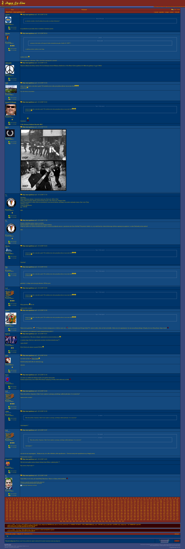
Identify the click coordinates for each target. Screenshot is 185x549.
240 (23, 504)
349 (33, 507)
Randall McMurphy (10, 102)
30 (76, 498)
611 (23, 515)
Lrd (6, 288)
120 (151, 499)
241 (27, 504)
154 (89, 501)
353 (46, 507)
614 (33, 515)
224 (145, 502)
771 (27, 519)
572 (69, 513)
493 (158, 510)
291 (17, 506)
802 (128, 519)
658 (177, 515)
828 (94, 521)
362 (76, 507)
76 (22, 499)
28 (71, 498)
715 (17, 518)
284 (167, 504)
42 (107, 498)
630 (86, 515)
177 (164, 501)
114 (131, 499)
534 (118, 512)
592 (135, 513)
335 (161, 506)
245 (40, 504)
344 (17, 507)
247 (46, 504)
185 (17, 502)
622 (59, 515)
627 (76, 515)
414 (72, 509)
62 (159, 498)
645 (135, 515)
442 (164, 509)
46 (118, 498)
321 (115, 506)
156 (95, 501)
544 (151, 512)
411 (63, 509)
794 (102, 519)
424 (105, 509)
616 (40, 515)
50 (128, 498)
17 (42, 498)
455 (33, 510)
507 (30, 512)
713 (10, 518)
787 (79, 519)
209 (95, 502)
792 (95, 519)
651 (154, 515)
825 (84, 521)
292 (20, 506)
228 (158, 502)
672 (50, 516)
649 (148, 515)
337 (167, 506)
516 (59, 512)
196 (53, 502)
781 (59, 519)
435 (141, 509)
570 (63, 513)
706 (161, 516)
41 (105, 498)
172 (148, 501)
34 (87, 498)
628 (79, 515)
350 (36, 507)
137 (33, 501)
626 (72, 515)
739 (95, 518)
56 (144, 498)
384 (148, 507)
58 (149, 498)
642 (125, 515)
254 (69, 504)
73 (14, 499)
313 (89, 506)
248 (50, 504)
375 (118, 507)
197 (56, 502)
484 (128, 510)
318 (105, 506)
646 (138, 515)
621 (56, 515)
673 (53, 516)
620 (53, 515)
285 (171, 504)
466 (69, 510)
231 (167, 502)
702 (148, 516)
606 (7, 515)
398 (20, 509)
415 (76, 509)
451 (20, 510)
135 (27, 501)
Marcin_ (7, 246)
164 (122, 501)
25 (63, 498)
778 (50, 519)
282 (161, 504)
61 (157, 498)
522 (79, 512)
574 (76, 513)
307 (69, 506)
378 (128, 507)
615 (36, 515)
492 (154, 510)
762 (171, 518)
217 (122, 502)
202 (72, 502)
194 (46, 502)
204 (79, 502)
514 (53, 512)
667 (33, 516)
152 (82, 501)
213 (109, 502)
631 (89, 515)
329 (141, 506)
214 (112, 502)
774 (36, 519)
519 (69, 512)
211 (102, 502)
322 (118, 506)
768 (17, 519)
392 (174, 507)
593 (138, 513)
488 (141, 510)
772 (30, 519)
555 (14, 513)
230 (164, 502)
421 (95, 509)
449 (14, 510)
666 (30, 516)
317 (102, 506)
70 (7, 499)
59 (152, 498)
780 (56, 519)
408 (53, 509)
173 (151, 501)
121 (154, 499)
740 (99, 518)
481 (118, 510)
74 (17, 499)
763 (174, 518)
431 (128, 509)
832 (107, 521)
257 (79, 504)
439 (154, 509)
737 (89, 518)
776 (43, 519)
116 (138, 499)
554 (10, 513)
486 (135, 510)
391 (171, 507)
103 (95, 499)
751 (135, 518)
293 (23, 506)
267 (112, 504)
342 (10, 507)
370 (102, 507)
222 (138, 502)
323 (122, 506)
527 (95, 512)
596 (148, 513)
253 (66, 504)
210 (99, 502)
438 (151, 509)
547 (161, 512)
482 (122, 510)
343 (14, 507)
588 (122, 513)
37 (94, 498)
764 (177, 518)
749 (128, 518)
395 (10, 509)
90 (59, 499)
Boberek (7, 334)
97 (77, 499)
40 (102, 498)
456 (36, 510)
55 (141, 498)
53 (136, 498)
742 (105, 518)
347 (27, 507)
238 (17, 504)
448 (10, 510)
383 (145, 507)
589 (125, 513)
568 (56, 513)
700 (141, 516)
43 (110, 498)
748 (125, 518)
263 (99, 504)
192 (40, 502)
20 (50, 498)
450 (17, 510)
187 (23, 502)
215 (115, 502)
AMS (6, 83)
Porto (6, 375)
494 (161, 510)
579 (92, 513)
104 (98, 499)
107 (108, 499)
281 (158, 504)
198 (59, 502)
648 (145, 515)
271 (125, 504)
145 (59, 501)
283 (164, 504)
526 (92, 512)
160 (109, 501)
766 (10, 519)
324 (125, 506)
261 (92, 504)
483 (125, 510)
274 (135, 504)
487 (138, 510)
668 (36, 516)
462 (56, 510)
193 (43, 502)
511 (43, 512)
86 (48, 499)
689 (105, 516)
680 (76, 516)
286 (174, 504)
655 (167, 515)
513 (50, 512)
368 (95, 507)
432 (131, 509)
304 (59, 506)
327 (135, 506)
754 (145, 518)
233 (174, 502)
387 (158, 507)
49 (126, 498)
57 (146, 498)
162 (115, 501)
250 (56, 504)
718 (27, 518)
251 (59, 504)
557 (20, 513)
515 (56, 512)
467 (72, 510)
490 (148, 510)
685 (92, 516)
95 (72, 499)
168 (135, 501)
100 (85, 499)
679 (72, 516)
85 (46, 499)
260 (89, 504)
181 (177, 501)
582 (102, 513)
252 (63, 504)
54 (139, 498)
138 (36, 501)
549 (167, 512)
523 (82, 512)
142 (50, 501)
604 (174, 513)
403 (36, 509)
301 (50, 506)
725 (50, 518)
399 (23, 509)
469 (79, 510)
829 (97, 521)
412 (66, 509)
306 (66, 506)
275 (138, 504)
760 (164, 518)
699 (138, 516)
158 (102, 501)
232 (171, 502)
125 (167, 499)
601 (164, 513)
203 (76, 502)
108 (112, 499)
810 (154, 519)
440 (158, 509)
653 (161, 515)
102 (92, 499)
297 (36, 506)
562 (36, 513)
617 (43, 515)
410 (59, 509)
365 (86, 507)
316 (99, 506)
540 (138, 512)
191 (36, 502)
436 (145, 509)
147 (66, 501)
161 (112, 501)
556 (17, 513)
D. (6, 475)
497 (171, 510)
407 (50, 509)
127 (174, 499)
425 (109, 509)
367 (92, 507)
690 (109, 516)
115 (134, 499)
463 (59, 510)
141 (46, 501)
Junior (7, 411)
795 (105, 519)
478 (109, 510)
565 (46, 513)
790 (89, 519)
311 (82, 506)
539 (135, 512)
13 (32, 498)
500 (7, 512)
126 (170, 499)
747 (122, 518)
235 (7, 504)
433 (135, 509)
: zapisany (8, 23)
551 (174, 512)
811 (158, 519)
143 (53, 501)
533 (115, 512)
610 (20, 515)
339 (174, 506)
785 (72, 519)
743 (109, 518)
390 (167, 507)
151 (79, 501)
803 (131, 519)
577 (86, 513)
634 (99, 515)
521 (76, 512)
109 (115, 499)
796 (109, 519)
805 (138, 519)
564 (43, 513)
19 (48, 498)
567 (53, 513)
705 (158, 516)
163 (118, 501)
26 (66, 498)
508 (33, 512)
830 (100, 521)
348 (30, 507)
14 (35, 498)
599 (158, 513)
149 (72, 501)
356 (56, 507)
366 (89, 507)
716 (20, 518)
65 (167, 498)
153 (86, 501)
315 (95, 506)
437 (148, 509)
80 (33, 499)
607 (10, 515)
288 (7, 506)
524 (86, 512)
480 (115, 510)
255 (72, 504)
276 (141, 504)
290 (14, 506)
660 (10, 516)
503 (17, 512)
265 (105, 504)
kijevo (7, 127)
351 (40, 507)
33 (84, 498)
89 (56, 499)
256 (76, 504)
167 (131, 501)
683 (86, 516)
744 (112, 518)
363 (79, 507)
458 (43, 510)
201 (69, 502)
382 (141, 507)
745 (115, 518)
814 (167, 519)
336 (164, 506)
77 (25, 499)
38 (97, 498)
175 (158, 501)
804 (135, 519)
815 (171, 519)
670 (43, 516)
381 (138, 507)
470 (82, 510)
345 (20, 507)
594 (141, 513)
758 (158, 518)
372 (109, 507)
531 (109, 512)
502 (14, 512)
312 (86, 506)
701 (145, 516)
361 (72, 507)
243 (33, 504)
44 (113, 498)
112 (125, 499)
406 (46, 509)
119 (148, 499)
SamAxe (7, 14)
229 (161, 502)
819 (64, 521)
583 (105, 513)
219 (128, 502)
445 (174, 509)
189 (30, 502)
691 (112, 516)
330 (145, 506)
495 (164, 510)
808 (148, 519)
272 (128, 504)
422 (99, 509)
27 (68, 498)
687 (99, 516)
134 (23, 501)
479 (112, 510)
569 (59, 513)
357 (59, 507)
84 (43, 499)
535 (122, 512)
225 (148, 502)
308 (72, 506)
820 (67, 521)
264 (102, 504)
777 (46, 519)
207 (89, 502)
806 (141, 519)
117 (141, 499)
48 (123, 498)
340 (177, 506)
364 (82, 507)
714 (14, 518)
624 (66, 515)
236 (10, 504)
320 (112, 506)
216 (118, 502)
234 (177, 502)
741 (102, 518)
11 (27, 498)
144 (56, 501)
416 (79, 509)
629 (82, 515)
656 (171, 515)
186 (20, 502)
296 (33, 506)
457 (40, 510)
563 (40, 513)
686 (95, 516)
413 (69, 509)
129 (7, 501)
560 (30, 513)
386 (154, 507)
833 (110, 521)
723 (43, 518)
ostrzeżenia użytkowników (14, 547)
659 (7, 516)
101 (89, 499)
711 (177, 516)
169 (138, 501)
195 (50, 502)
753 (141, 518)
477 (105, 510)
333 (154, 506)
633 (95, 515)
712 (7, 518)
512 (46, 512)
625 (69, 515)
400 (27, 509)
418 (86, 509)
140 (43, 501)
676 (63, 516)
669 (40, 516)
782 (63, 519)
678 (69, 516)
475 (99, 510)
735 (82, 518)
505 (23, 512)
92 (64, 499)
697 (131, 516)
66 (170, 498)
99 (82, 499)
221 (135, 502)
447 (7, 510)
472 (89, 510)
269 (118, 504)
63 (162, 498)
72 (12, 499)
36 (92, 498)
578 (89, 513)
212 (105, 502)
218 (125, 502)
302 (53, 506)
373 (112, 507)
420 (92, 509)
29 (74, 498)
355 (53, 507)
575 (79, 513)
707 (164, 516)
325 (128, 506)
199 (63, 502)
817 (177, 519)
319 (109, 506)
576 (82, 513)
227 (154, 502)
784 (69, 519)
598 (154, 513)
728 (59, 518)
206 (86, 502)
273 (131, 504)
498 (174, 510)
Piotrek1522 (8, 459)
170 (141, 501)
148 (69, 501)
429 (122, 509)
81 (35, 499)
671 (46, 516)
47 (120, 498)
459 (46, 510)
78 (27, 499)
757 (154, 518)
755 (148, 518)
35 (89, 498)
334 (158, 506)
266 (109, 504)
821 (71, 521)
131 (14, 501)
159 (105, 501)
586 (115, 513)
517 (63, 512)
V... (6, 195)
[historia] (27, 546)
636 (105, 515)
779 (53, 519)
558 (23, 513)
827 (90, 521)
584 (109, 513)
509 (36, 512)
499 (177, 510)
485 (131, 510)
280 (154, 504)
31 (79, 498)
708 (167, 516)
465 (66, 510)
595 (145, 513)
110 (118, 499)
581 (99, 513)
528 (99, 512)
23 (58, 498)
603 (171, 513)
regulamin (6, 547)
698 (135, 516)
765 (7, 519)
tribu (6, 355)
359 (66, 507)
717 (23, 518)
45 (115, 498)
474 (95, 510)
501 (10, 512)
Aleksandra (8, 63)
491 (151, 510)
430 (125, 509)
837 (123, 521)
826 (87, 521)
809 (151, 519)
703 (151, 516)
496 (167, 510)
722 (40, 518)
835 (117, 521)
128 (177, 499)
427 (115, 509)
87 (51, 499)
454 (30, 510)
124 (164, 499)
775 (40, 519)
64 (165, 498)
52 (133, 498)
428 (118, 509)
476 (102, 510)
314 (92, 506)
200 (66, 502)
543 (148, 512)
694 (122, 516)
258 (82, 504)
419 (89, 509)
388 (161, 507)
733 (76, 518)
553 (7, 513)
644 (131, 515)
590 (128, 513)
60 (154, 498)
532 (112, 512)
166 (128, 501)
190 (33, 502)
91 (61, 499)
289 (10, 506)
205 (82, 502)
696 (128, 516)
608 (14, 515)
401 (30, 509)
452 (23, 510)
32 (81, 498)
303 (56, 506)
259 (86, 504)
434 (138, 509)
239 (20, 504)
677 (66, 516)
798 (115, 519)
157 (99, 501)
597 (151, 513)
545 (154, 512)
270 (122, 504)
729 (63, 518)
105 (102, 499)
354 (50, 507)
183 (10, 502)
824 (81, 521)
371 (105, 507)
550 (171, 512)
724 (46, 518)
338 (171, 506)
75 (20, 499)
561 (33, 513)
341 (7, 507)
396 (14, 509)
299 (43, 506)
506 (27, 512)
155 (92, 501)
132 (17, 501)
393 (177, 507)
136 (30, 501)
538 (131, 512)
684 (89, 516)
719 (30, 518)
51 (131, 498)
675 (59, 516)
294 (27, 506)
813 (164, 519)
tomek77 (7, 310)
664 (23, 516)
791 (92, 519)
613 (30, 515)
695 (125, 516)
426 (112, 509)
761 (167, 518)
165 (125, 501)
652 (158, 515)
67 (172, 498)
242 (30, 504)
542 (145, 512)
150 (76, 501)
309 (76, 506)
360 (69, 507)
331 (148, 506)
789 (86, 519)
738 (92, 518)
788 (82, 519)
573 (72, 513)
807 (145, 519)
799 (118, 519)
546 (158, 512)
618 (46, 515)
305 (63, 506)
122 (157, 499)
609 (17, 515)
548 (164, 512)
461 (53, 510)
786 (76, 519)
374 (115, 507)
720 (33, 518)
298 (40, 506)
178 (167, 501)
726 (53, 518)
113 (128, 499)
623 (63, 515)
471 (86, 510)
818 (61, 521)
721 (36, 518)
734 (79, 518)
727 (56, 518)
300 (46, 506)
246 (43, 504)
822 (74, 521)
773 (33, 519)
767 (14, 519)
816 (174, 519)
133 (20, 501)
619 (50, 515)
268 (115, 504)
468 (76, 510)
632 (92, 515)
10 (24, 498)
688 (102, 516)
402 (33, 509)
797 (112, 519)
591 (131, 513)
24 (61, 498)
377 (125, 507)
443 (167, 509)
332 (151, 506)
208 (92, 502)
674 (56, 516)
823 (77, 521)
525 (89, 512)
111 (121, 499)
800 (122, 519)
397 (17, 509)
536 (125, 512)
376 (122, 507)
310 (79, 506)
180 (174, 501)
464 (63, 510)
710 (174, 516)
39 (100, 498)
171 (145, 501)
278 (148, 504)
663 (20, 516)
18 (45, 498)
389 (164, 507)
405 (43, 509)
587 (118, 513)
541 (141, 512)
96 (74, 499)
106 (105, 499)
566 (50, 513)
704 (154, 516)
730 (66, 518)
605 (177, 513)
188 (27, 502)
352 (43, 507)
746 (118, 518)
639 (115, 515)
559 (27, 513)
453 (27, 510)
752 (138, 518)
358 (63, 507)
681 (79, 516)
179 (171, 501)
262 (95, 504)
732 (72, 518)
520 (72, 512)
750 (131, 518)
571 (66, 513)
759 (161, 518)
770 (23, 519)
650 (151, 515)
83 (40, 499)
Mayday (7, 33)
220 (131, 502)
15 (37, 498)
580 (95, 513)
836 (120, 521)
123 (161, 499)
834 (113, 521)
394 (7, 509)
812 (161, 519)
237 (14, 504)
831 (104, 521)
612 (27, 515)
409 (56, 509)
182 (7, 502)
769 (20, 519)
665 (27, 516)
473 (92, 510)
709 (171, 516)
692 (115, 516)
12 (29, 498)
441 (161, 509)
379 (131, 507)
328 (138, 506)
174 (154, 501)
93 (66, 499)
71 (9, 499)
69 (178, 498)
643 (128, 515)
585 (112, 513)
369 (99, 507)
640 (118, 515)
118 (144, 499)
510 (40, 512)
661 (14, 516)
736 (86, 518)
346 (23, 507)
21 (53, 498)
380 (135, 507)
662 (17, 516)
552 (177, 512)
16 (40, 498)
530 (105, 512)
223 (141, 502)
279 (151, 504)
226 (151, 502)
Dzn (6, 267)
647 (141, 515)
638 (112, 515)
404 (40, 509)
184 (14, 502)
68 (175, 498)
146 (63, 501)
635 (102, 515)
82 (38, 499)
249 (53, 504)
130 (10, 501)
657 (174, 515)
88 (53, 499)
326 (131, 506)
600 (161, 513)
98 (79, 499)
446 (177, 509)
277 (145, 504)
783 (66, 519)
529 (102, 512)
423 (102, 509)
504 (20, 512)
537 (128, 512)
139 (40, 501)
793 (99, 519)
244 (36, 504)
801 (125, 519)
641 (122, 515)
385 (151, 507)
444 (171, 509)
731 (69, 518)
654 (164, 515)
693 (118, 516)
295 (30, 506)
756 (151, 518)
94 (69, 499)
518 (66, 512)
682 (82, 516)
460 (50, 510)
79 (30, 499)
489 (145, 510)
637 (109, 515)
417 (82, 509)
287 (177, 504)
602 (167, 513)
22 (55, 498)
